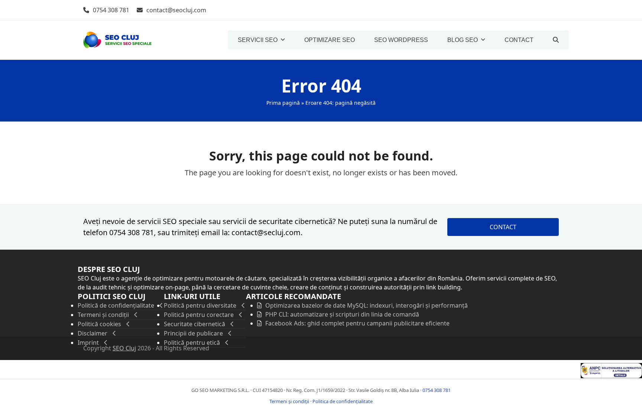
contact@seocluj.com (176, 10)
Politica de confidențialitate (342, 401)
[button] (555, 39)
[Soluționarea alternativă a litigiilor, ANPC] (611, 376)
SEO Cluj (124, 348)
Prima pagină (283, 102)
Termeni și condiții (289, 401)
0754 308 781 (111, 10)
